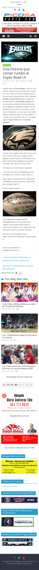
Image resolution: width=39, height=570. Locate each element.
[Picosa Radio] (3, 36)
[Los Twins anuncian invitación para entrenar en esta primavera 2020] (19, 346)
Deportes (7, 65)
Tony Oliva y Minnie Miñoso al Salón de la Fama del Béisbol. (19, 305)
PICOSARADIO (21, 81)
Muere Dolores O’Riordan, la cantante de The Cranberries (16, 259)
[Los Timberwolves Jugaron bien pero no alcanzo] (19, 315)
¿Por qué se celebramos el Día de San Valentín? (17, 267)
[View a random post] (35, 36)
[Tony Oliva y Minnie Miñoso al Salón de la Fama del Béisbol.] (19, 284)
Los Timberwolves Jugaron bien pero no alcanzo (19, 336)
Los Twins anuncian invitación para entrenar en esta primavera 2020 (18, 367)
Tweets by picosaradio (9, 486)
